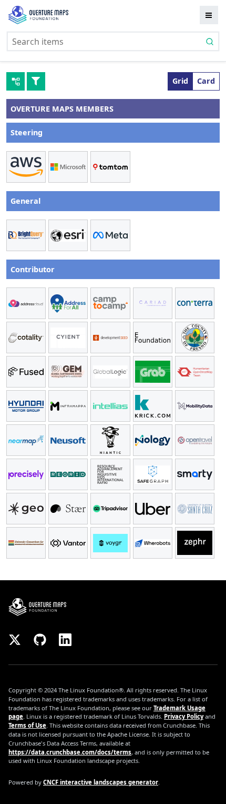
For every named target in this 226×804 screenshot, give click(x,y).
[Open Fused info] (26, 371)
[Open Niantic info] (110, 440)
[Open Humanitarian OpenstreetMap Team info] (195, 371)
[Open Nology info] (152, 440)
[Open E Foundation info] (152, 337)
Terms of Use (27, 725)
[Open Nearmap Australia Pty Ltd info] (26, 440)
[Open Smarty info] (195, 474)
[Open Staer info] (68, 508)
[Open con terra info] (195, 303)
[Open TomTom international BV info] (110, 167)
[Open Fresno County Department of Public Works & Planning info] (195, 337)
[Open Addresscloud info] (26, 303)
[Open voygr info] (110, 543)
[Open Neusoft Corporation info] (68, 440)
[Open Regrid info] (68, 474)
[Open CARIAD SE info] (152, 303)
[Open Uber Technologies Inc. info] (152, 508)
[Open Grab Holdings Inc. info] (152, 371)
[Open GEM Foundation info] (68, 371)
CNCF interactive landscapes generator (100, 782)
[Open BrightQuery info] (26, 235)
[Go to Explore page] (38, 15)
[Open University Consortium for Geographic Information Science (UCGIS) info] (26, 543)
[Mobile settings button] (209, 15)
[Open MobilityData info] (195, 406)
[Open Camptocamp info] (110, 303)
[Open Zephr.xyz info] (195, 543)
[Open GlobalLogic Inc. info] (110, 371)
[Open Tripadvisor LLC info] (110, 508)
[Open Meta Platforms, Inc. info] (110, 235)
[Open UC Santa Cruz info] (195, 508)
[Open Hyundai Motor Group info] (26, 406)
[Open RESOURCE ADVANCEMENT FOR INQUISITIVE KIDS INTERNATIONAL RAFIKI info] (110, 474)
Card (206, 81)
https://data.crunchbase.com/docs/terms (69, 752)
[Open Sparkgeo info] (26, 508)
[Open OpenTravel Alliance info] (195, 440)
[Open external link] (113, 606)
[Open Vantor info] (68, 543)
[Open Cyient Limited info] (68, 337)
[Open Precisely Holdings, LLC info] (26, 474)
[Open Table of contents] (15, 81)
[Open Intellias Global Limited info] (110, 406)
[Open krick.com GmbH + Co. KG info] (152, 406)
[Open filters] (36, 81)
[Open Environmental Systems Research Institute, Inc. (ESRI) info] (68, 235)
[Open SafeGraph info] (152, 474)
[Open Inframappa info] (68, 406)
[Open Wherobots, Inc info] (152, 543)
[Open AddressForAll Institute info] (68, 303)
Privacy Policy (183, 716)
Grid (180, 81)
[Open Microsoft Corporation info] (68, 167)
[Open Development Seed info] (110, 337)
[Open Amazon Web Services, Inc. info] (26, 167)
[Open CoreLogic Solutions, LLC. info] (26, 337)
